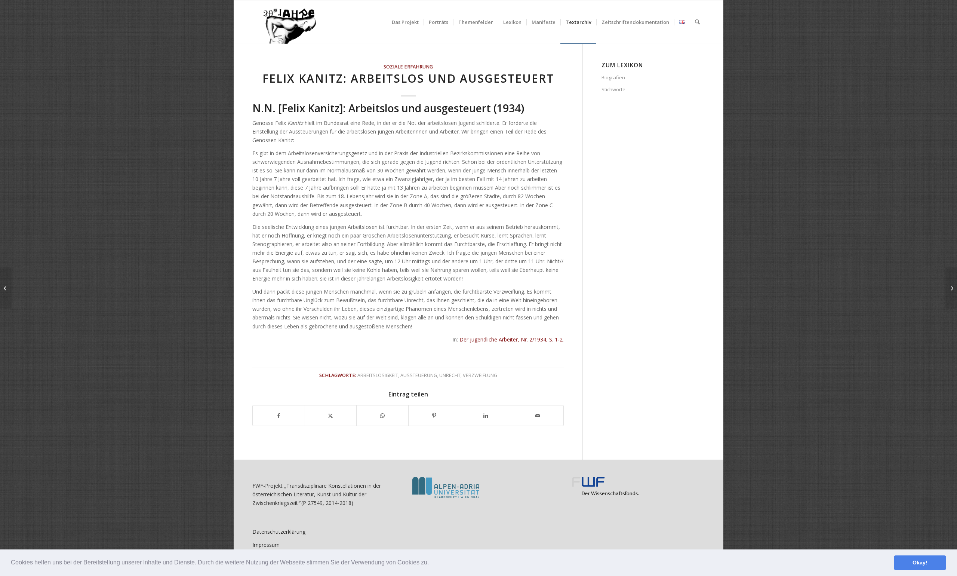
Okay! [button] (920, 563)
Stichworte (613, 89)
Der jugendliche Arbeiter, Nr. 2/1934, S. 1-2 (511, 339)
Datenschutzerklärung (278, 531)
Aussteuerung (418, 375)
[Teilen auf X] (331, 415)
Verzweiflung (480, 375)
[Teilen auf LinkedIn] (486, 415)
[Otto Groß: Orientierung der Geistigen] (6, 288)
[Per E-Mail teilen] (538, 415)
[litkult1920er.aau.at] (285, 22)
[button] (431, 563)
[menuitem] (405, 22)
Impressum (266, 544)
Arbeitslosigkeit (377, 375)
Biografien (613, 77)
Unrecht (450, 375)
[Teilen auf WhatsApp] (382, 415)
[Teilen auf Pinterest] (434, 415)
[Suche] (697, 22)
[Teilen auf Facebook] (279, 415)
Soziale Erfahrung (408, 67)
